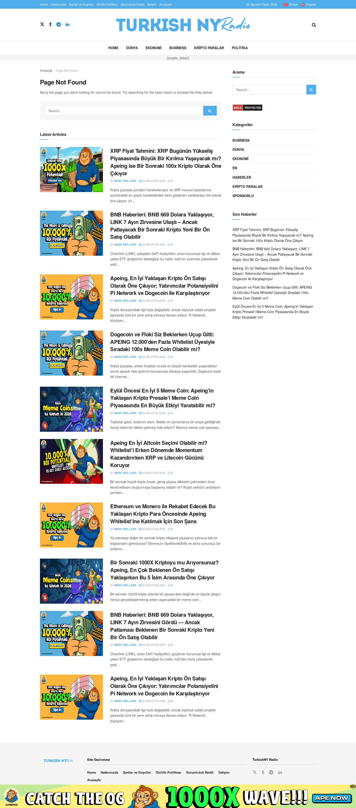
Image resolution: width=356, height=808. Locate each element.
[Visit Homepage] (190, 24)
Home (44, 4)
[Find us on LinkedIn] (67, 24)
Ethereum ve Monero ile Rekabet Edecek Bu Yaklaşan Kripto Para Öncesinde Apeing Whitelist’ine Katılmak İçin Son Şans (162, 513)
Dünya (132, 47)
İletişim (151, 4)
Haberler (241, 177)
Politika (240, 47)
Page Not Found (67, 70)
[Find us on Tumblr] (50, 24)
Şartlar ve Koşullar (81, 4)
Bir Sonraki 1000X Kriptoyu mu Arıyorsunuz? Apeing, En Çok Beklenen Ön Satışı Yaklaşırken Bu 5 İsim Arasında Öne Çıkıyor (164, 569)
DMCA (238, 107)
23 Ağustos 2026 (153, 181)
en (234, 167)
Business (177, 47)
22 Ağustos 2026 (153, 585)
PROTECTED (253, 107)
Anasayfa (165, 4)
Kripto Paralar (209, 47)
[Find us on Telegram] (58, 24)
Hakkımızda (58, 4)
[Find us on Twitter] (42, 24)
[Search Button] (314, 24)
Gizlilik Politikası (107, 4)
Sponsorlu (243, 195)
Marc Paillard (125, 181)
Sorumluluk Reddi (132, 4)
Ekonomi (154, 47)
